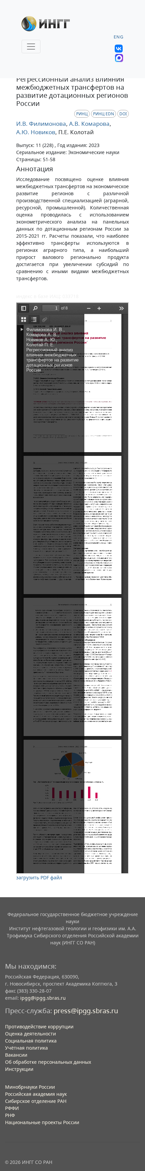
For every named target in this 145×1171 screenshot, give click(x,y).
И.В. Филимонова (41, 123)
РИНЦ (82, 114)
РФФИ (12, 1108)
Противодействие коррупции (39, 1026)
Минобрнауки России (30, 1087)
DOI (123, 114)
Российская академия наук (36, 1094)
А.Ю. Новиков (35, 132)
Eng (118, 37)
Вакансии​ (16, 1055)
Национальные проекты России (42, 1122)
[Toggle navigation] (31, 46)
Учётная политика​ (26, 1048)
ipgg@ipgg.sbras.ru (43, 998)
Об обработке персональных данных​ (48, 1062)
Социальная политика (31, 1040)
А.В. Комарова (89, 123)
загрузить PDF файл (39, 877)
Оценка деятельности (30, 1033)
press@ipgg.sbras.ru (86, 1010)
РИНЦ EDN (103, 114)
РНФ (10, 1115)
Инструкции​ (19, 1069)
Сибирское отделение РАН (35, 1101)
